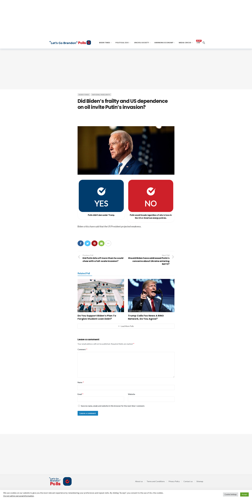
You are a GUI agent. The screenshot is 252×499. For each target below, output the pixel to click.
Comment (82, 349)
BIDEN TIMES (84, 94)
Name (81, 382)
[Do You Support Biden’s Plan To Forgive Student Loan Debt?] (101, 295)
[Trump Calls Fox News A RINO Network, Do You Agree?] (151, 295)
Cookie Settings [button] (231, 494)
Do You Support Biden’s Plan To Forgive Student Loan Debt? (97, 317)
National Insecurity (101, 94)
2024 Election (135, 311)
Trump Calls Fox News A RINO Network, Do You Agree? (146, 317)
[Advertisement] (126, 69)
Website (131, 394)
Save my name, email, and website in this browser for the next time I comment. (113, 406)
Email (80, 394)
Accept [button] (244, 494)
